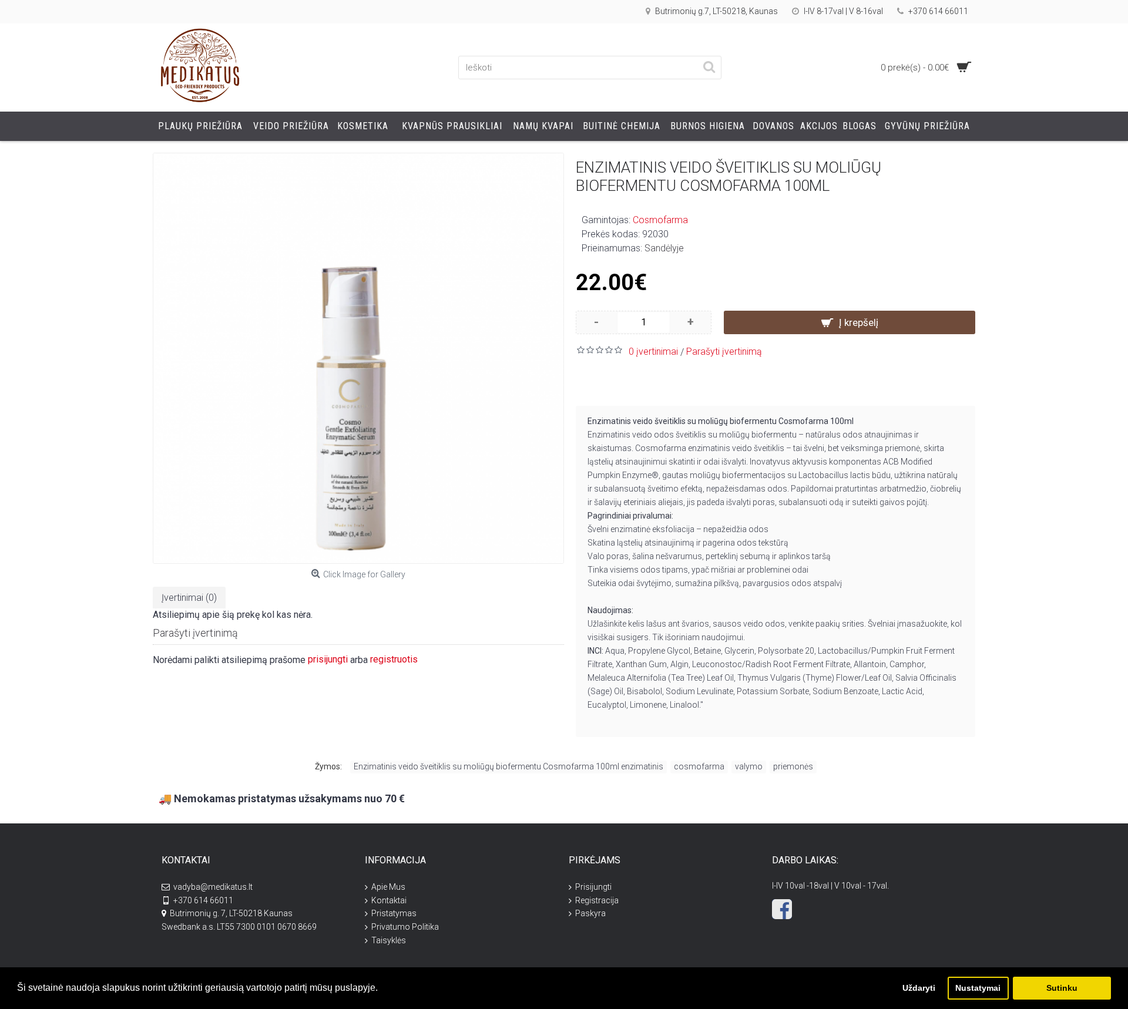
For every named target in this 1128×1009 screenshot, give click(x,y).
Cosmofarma (660, 220)
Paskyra (590, 913)
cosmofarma (699, 766)
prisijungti (328, 659)
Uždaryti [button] (918, 988)
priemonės (793, 766)
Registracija (597, 900)
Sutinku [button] (1061, 988)
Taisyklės (388, 940)
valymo (749, 766)
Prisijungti (593, 887)
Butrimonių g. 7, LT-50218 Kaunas (231, 913)
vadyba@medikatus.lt (213, 887)
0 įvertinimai (653, 351)
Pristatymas (394, 913)
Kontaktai (389, 900)
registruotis (394, 659)
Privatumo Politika (405, 926)
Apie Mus (388, 887)
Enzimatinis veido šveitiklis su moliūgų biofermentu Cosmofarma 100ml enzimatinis (508, 766)
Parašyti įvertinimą (724, 351)
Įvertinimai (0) (189, 597)
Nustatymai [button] (978, 988)
